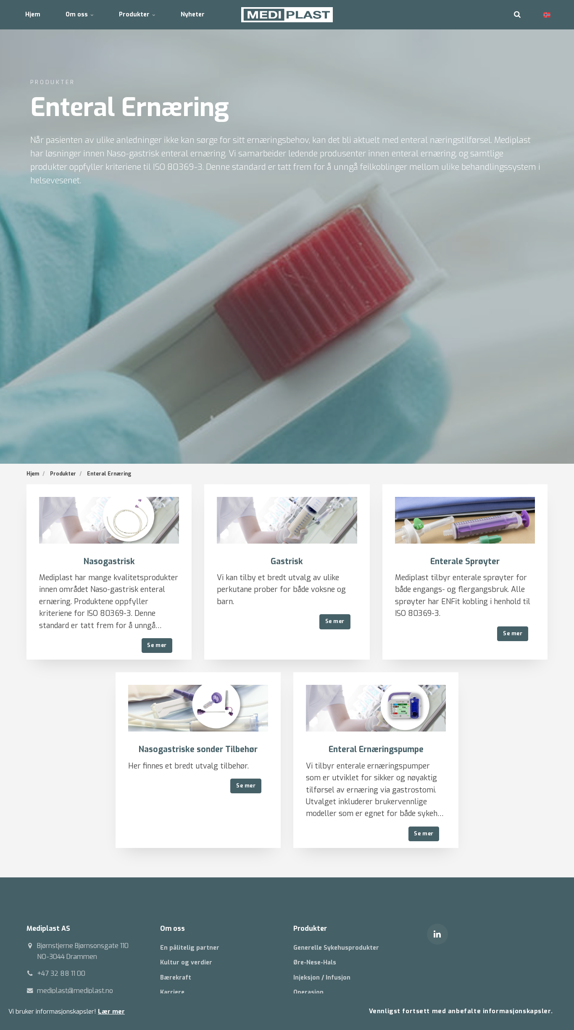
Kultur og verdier (186, 963)
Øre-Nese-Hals (314, 963)
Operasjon (308, 992)
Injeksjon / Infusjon (321, 978)
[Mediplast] (287, 14)
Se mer (156, 645)
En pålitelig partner (189, 948)
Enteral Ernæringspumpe (376, 749)
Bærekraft (175, 978)
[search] (517, 14)
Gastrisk (287, 561)
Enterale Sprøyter (465, 561)
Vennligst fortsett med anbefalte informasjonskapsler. (461, 1011)
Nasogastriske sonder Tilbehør (198, 749)
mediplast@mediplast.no (75, 990)
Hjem (32, 14)
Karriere (172, 992)
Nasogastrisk (109, 561)
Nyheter (193, 14)
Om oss (78, 14)
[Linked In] (437, 934)
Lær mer (111, 1011)
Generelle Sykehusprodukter (336, 948)
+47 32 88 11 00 (61, 973)
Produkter (135, 14)
